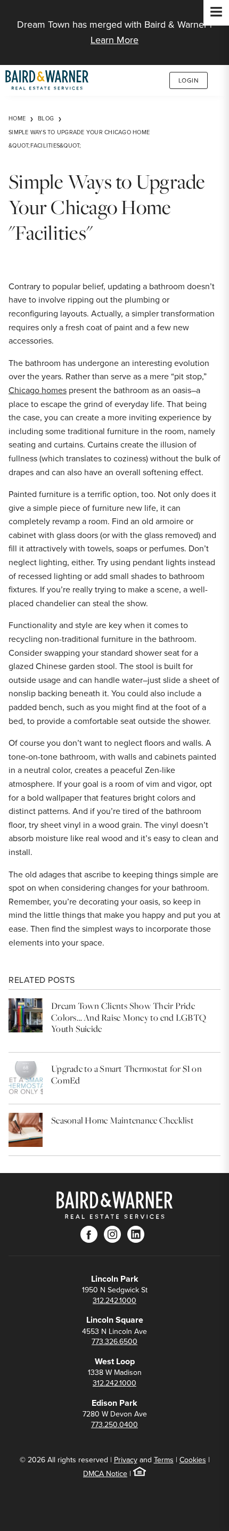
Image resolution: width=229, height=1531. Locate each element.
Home (17, 118)
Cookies (192, 1459)
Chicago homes (38, 390)
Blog (46, 118)
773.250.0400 (114, 1424)
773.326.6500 (114, 1341)
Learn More (114, 40)
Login (188, 80)
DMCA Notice (105, 1473)
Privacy (125, 1459)
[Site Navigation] (216, 13)
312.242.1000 (114, 1300)
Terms (164, 1459)
